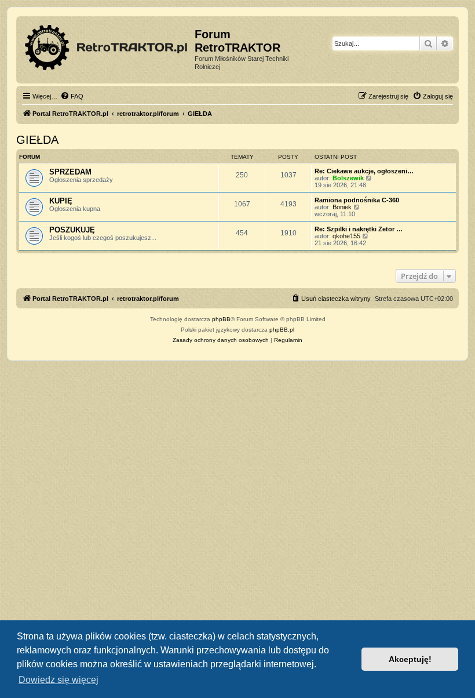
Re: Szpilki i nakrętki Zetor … (359, 229)
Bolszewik (348, 177)
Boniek (342, 206)
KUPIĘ (60, 201)
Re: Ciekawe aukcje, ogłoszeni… (364, 171)
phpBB (221, 319)
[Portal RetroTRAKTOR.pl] (107, 45)
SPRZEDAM (70, 172)
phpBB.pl (281, 329)
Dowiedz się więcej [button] (58, 680)
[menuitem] (71, 96)
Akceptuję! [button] (410, 659)
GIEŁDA (37, 139)
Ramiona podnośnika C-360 (357, 200)
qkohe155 (346, 235)
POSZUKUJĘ (72, 230)
